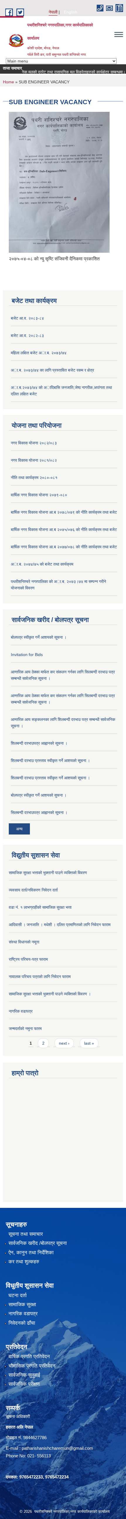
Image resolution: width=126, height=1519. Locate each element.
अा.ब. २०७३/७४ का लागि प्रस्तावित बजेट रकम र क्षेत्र (52, 370)
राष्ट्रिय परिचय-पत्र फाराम (28, 959)
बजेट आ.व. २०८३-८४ (27, 318)
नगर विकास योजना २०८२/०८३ (34, 443)
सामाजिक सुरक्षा (22, 1304)
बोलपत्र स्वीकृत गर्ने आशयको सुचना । (39, 795)
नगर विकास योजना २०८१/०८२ (34, 460)
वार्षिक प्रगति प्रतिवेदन (29, 1356)
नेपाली (53, 12)
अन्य (19, 829)
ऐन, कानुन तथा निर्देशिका (31, 1252)
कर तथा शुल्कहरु (23, 1262)
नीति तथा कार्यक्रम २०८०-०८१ (34, 477)
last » (89, 1043)
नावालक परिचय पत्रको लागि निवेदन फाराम (40, 976)
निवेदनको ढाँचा (21, 1323)
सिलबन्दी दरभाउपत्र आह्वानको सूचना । (39, 812)
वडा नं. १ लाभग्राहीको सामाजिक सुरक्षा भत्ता (40, 907)
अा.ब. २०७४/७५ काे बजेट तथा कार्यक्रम (42, 564)
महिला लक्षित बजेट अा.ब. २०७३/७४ (39, 352)
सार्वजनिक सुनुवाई (24, 1375)
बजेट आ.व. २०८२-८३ (27, 335)
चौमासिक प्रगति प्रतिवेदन (31, 1366)
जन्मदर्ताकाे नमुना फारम (25, 1028)
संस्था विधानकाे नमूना (24, 942)
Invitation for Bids (27, 654)
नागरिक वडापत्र (21, 1011)
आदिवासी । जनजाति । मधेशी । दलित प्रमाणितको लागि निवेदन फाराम (59, 924)
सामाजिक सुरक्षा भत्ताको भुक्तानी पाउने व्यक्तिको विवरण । (50, 994)
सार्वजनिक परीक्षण (24, 1384)
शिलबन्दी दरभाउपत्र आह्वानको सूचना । (39, 743)
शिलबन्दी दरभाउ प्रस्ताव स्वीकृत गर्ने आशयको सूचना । (50, 760)
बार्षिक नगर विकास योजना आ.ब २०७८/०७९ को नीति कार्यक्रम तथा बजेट (64, 512)
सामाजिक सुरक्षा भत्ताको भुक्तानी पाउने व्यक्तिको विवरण (48, 872)
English (70, 12)
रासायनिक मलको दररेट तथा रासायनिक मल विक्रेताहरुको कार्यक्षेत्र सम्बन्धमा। (60, 72)
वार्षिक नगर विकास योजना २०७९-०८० (39, 495)
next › (64, 1043)
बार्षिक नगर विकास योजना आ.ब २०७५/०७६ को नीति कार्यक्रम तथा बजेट (64, 529)
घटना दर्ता (17, 1295)
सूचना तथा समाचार (25, 1234)
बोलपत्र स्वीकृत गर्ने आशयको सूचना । (39, 637)
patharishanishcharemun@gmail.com (57, 1448)
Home (8, 82)
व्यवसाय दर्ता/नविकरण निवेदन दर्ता (33, 890)
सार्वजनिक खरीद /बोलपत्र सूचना (37, 1243)
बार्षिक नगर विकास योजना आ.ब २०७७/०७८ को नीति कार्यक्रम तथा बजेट (64, 546)
